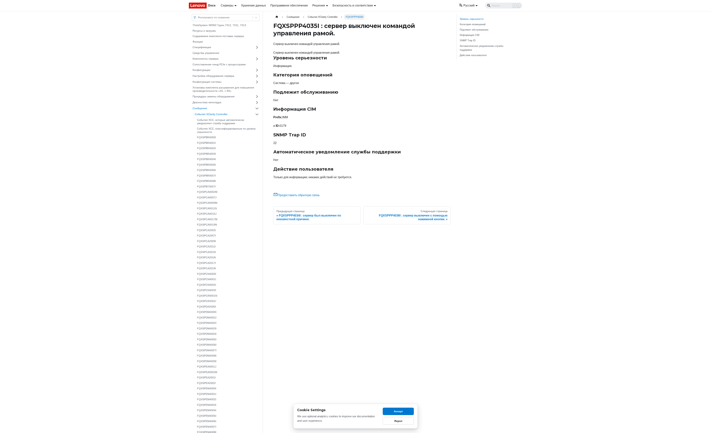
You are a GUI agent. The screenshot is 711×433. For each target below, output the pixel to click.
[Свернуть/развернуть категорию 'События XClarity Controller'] (257, 114)
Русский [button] (469, 5)
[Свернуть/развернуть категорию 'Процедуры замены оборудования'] (257, 97)
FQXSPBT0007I (206, 186)
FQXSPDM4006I (206, 344)
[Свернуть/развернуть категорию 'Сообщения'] (257, 108)
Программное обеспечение (289, 5)
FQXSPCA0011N (207, 208)
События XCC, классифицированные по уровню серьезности (226, 130)
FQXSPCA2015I (206, 252)
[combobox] (198, 17)
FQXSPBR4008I (206, 180)
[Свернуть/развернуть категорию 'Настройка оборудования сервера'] (257, 76)
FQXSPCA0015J (206, 213)
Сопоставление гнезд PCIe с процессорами (219, 64)
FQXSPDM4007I (206, 350)
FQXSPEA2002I (206, 383)
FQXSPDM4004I (206, 333)
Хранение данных (253, 5)
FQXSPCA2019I (206, 268)
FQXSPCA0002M (207, 191)
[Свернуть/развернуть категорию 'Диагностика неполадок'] (257, 102)
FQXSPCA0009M (207, 202)
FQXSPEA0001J (206, 366)
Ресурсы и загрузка (204, 30)
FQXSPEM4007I (206, 426)
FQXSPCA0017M (207, 219)
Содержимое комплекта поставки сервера (218, 36)
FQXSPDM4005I (206, 339)
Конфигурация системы (207, 81)
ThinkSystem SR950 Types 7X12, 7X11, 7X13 (219, 25)
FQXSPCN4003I (206, 290)
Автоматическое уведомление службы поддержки (481, 48)
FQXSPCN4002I (206, 284)
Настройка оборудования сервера (213, 75)
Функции (198, 41)
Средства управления (206, 52)
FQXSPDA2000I (206, 306)
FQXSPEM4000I (206, 388)
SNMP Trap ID (467, 40)
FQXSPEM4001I (206, 393)
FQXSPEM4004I (206, 410)
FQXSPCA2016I (206, 257)
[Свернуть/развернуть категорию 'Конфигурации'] (257, 70)
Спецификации (202, 47)
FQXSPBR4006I (206, 170)
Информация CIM (469, 35)
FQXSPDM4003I (206, 328)
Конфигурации (201, 69)
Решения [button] (318, 5)
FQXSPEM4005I (206, 415)
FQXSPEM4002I (206, 399)
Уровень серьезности (471, 19)
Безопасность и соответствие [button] (353, 5)
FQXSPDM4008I (206, 355)
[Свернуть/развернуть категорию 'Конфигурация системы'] (257, 82)
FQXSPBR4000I (206, 137)
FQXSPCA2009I (206, 241)
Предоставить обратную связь (299, 195)
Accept (398, 411)
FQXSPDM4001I (206, 317)
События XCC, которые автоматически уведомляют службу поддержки (220, 121)
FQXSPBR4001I (206, 142)
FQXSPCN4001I (206, 279)
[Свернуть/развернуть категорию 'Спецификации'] (257, 47)
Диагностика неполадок (207, 102)
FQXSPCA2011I (206, 246)
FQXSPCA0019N (207, 224)
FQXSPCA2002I (206, 230)
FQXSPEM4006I (206, 421)
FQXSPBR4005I (206, 164)
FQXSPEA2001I (206, 377)
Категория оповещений (472, 24)
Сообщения (200, 108)
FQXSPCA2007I (206, 235)
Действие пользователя (473, 55)
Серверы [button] (227, 5)
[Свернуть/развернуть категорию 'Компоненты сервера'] (257, 59)
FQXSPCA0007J (206, 197)
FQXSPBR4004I (206, 159)
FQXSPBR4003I (206, 153)
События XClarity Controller (211, 114)
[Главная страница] (276, 17)
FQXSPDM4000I (206, 312)
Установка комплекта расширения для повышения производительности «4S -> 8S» (223, 89)
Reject (398, 420)
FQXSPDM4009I (206, 361)
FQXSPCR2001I (206, 301)
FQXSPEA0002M (207, 372)
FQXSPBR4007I (206, 175)
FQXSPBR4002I (206, 148)
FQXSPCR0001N (207, 295)
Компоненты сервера (205, 58)
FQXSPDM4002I (206, 322)
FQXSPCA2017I (206, 262)
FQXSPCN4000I (206, 273)
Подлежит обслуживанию (474, 29)
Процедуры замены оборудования (214, 96)
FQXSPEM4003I (206, 404)
